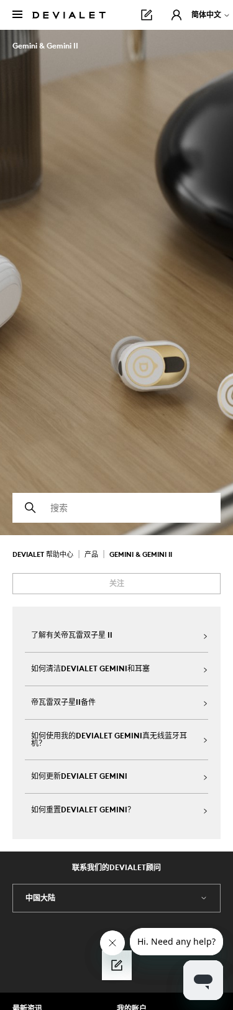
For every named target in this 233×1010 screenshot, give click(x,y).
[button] (176, 15)
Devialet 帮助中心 (43, 554)
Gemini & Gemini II (140, 554)
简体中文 (207, 14)
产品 (91, 554)
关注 (116, 583)
